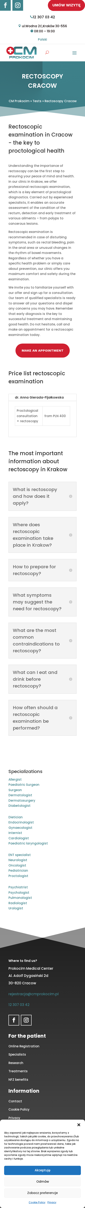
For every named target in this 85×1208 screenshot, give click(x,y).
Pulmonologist (20, 898)
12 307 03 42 (44, 17)
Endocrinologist (21, 822)
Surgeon (15, 790)
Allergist (15, 779)
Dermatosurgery (21, 800)
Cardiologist (18, 838)
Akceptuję (42, 1170)
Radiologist (17, 903)
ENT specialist (19, 855)
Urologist (15, 908)
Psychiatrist (18, 887)
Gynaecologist (20, 828)
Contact (15, 1101)
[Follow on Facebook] (5, 5)
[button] (79, 1125)
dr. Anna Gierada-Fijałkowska (39, 397)
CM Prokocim (19, 101)
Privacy (51, 1202)
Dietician (15, 817)
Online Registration (23, 1046)
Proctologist (18, 876)
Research (15, 1063)
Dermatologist (20, 795)
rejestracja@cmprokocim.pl (33, 994)
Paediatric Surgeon (23, 784)
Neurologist (17, 860)
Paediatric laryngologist (28, 843)
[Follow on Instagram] (17, 5)
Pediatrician (18, 870)
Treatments (18, 1071)
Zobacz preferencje (42, 1193)
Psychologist (18, 892)
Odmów (42, 1181)
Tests (37, 101)
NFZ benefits (18, 1079)
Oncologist (17, 865)
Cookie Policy (37, 1202)
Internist (15, 833)
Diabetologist (19, 805)
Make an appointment (43, 350)
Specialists (17, 1054)
